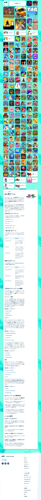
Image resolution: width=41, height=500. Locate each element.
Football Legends (8, 335)
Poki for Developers (27, 490)
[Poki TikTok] (3, 463)
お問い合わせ (26, 475)
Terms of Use (26, 483)
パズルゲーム (26, 464)
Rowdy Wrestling (8, 357)
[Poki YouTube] (8, 463)
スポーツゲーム (20, 323)
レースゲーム (12, 379)
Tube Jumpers (8, 221)
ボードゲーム (13, 364)
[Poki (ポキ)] (5, 2)
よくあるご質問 (26, 473)
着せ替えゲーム (26, 466)
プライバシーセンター (27, 477)
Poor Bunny (7, 219)
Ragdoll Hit (7, 313)
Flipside (6, 388)
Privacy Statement (27, 479)
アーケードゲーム (8, 342)
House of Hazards (8, 225)
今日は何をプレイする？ (7, 5)
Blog (25, 494)
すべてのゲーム (26, 468)
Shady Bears (7, 355)
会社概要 (25, 488)
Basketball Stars (8, 227)
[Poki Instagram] (5, 463)
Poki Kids (25, 492)
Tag (6, 223)
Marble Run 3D (8, 392)
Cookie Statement (27, 481)
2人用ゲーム (26, 462)
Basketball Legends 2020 (10, 333)
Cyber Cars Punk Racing (10, 390)
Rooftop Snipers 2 (8, 315)
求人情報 (25, 496)
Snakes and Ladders (9, 370)
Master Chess (8, 374)
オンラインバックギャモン (10, 372)
